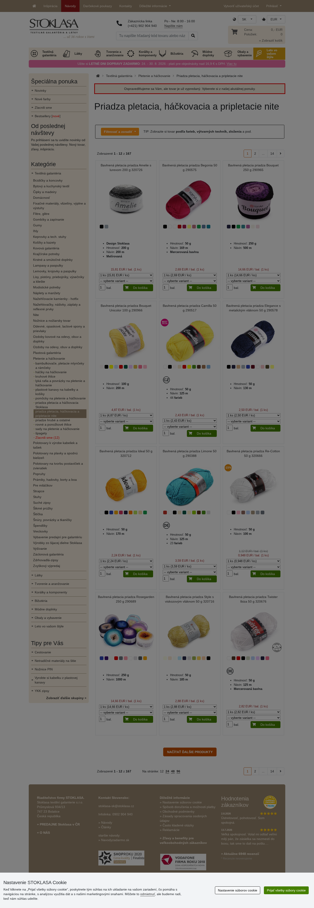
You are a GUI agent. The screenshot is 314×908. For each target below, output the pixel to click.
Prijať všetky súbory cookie (286, 890)
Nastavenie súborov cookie (237, 890)
